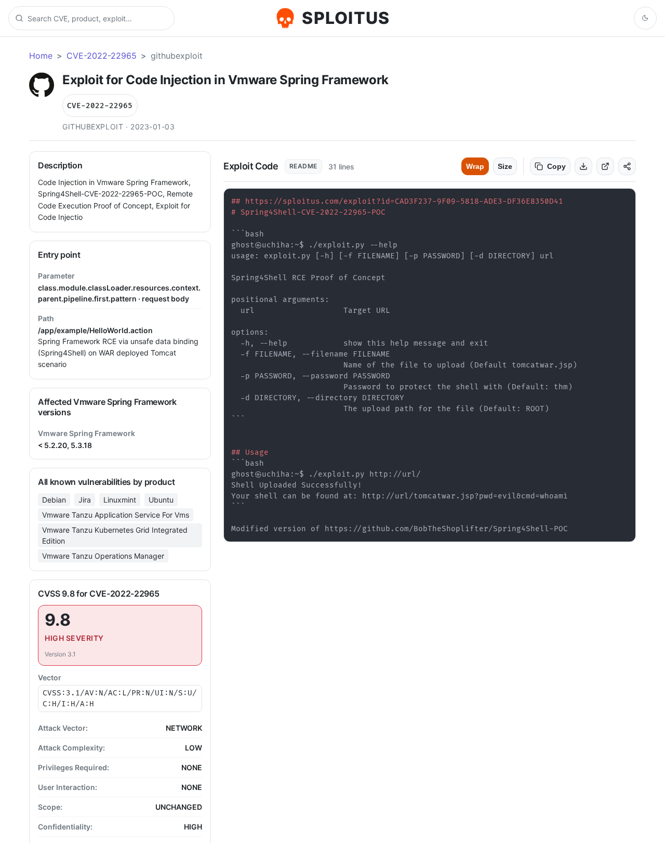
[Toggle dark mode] (645, 18)
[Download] (583, 166)
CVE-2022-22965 (101, 55)
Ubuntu (161, 499)
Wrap (475, 166)
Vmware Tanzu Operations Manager (103, 555)
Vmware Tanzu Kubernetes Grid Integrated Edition (115, 535)
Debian (54, 499)
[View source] (605, 166)
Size (505, 166)
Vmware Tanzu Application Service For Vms (115, 514)
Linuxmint (119, 499)
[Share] (627, 166)
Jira (84, 499)
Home (40, 55)
